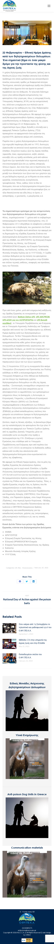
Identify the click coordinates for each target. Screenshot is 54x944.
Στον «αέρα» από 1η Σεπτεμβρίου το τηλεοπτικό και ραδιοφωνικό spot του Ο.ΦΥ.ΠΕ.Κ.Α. (35, 627)
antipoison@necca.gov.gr (27, 930)
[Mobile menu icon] (48, 5)
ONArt (28, 935)
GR (6, 23)
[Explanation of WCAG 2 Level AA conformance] (27, 942)
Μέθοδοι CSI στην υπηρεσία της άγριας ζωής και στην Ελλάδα (33, 641)
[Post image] (9, 628)
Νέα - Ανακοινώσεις (12, 27)
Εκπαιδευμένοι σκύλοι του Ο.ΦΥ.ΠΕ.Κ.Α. (30, 656)
